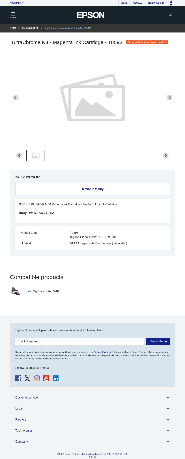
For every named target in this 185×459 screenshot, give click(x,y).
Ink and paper (30, 28)
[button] (35, 155)
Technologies (24, 430)
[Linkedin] (56, 378)
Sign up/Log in (156, 3)
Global (137, 3)
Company (21, 441)
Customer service (26, 397)
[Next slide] (169, 97)
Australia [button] (15, 3)
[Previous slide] (16, 97)
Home (124, 3)
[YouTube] (46, 378)
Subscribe (156, 341)
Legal (19, 408)
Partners (20, 419)
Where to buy (94, 189)
